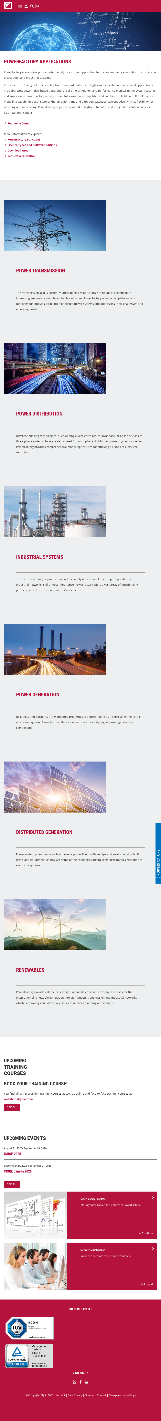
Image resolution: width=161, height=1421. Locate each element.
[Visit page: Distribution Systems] (80, 368)
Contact (101, 1395)
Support (148, 1284)
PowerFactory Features (92, 1199)
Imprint (60, 1395)
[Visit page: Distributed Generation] (80, 787)
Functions (147, 1233)
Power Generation (37, 695)
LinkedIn (87, 1382)
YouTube (74, 1382)
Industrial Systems (39, 557)
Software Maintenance (92, 1250)
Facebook (80, 1382)
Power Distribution (39, 414)
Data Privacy (75, 1395)
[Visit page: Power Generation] (80, 649)
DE (37, 5)
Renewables (30, 970)
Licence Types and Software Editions (32, 145)
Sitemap (89, 1395)
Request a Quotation (21, 156)
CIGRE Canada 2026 (18, 1171)
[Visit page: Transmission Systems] (80, 225)
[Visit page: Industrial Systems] (80, 511)
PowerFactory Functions (23, 139)
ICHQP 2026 (12, 1154)
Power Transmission (40, 271)
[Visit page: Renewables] (80, 924)
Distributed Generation (44, 832)
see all (12, 1107)
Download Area (17, 150)
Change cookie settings (122, 1395)
